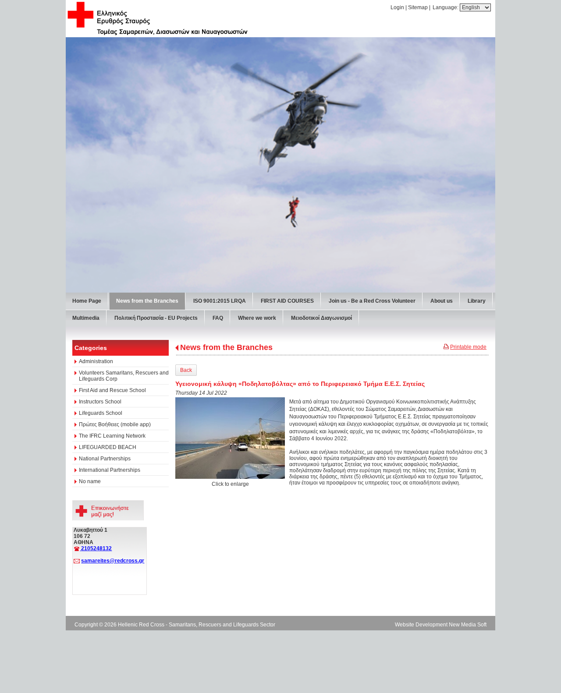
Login (397, 7)
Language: (446, 7)
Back (186, 370)
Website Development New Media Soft (440, 625)
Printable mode (468, 347)
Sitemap (418, 7)
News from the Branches (226, 347)
